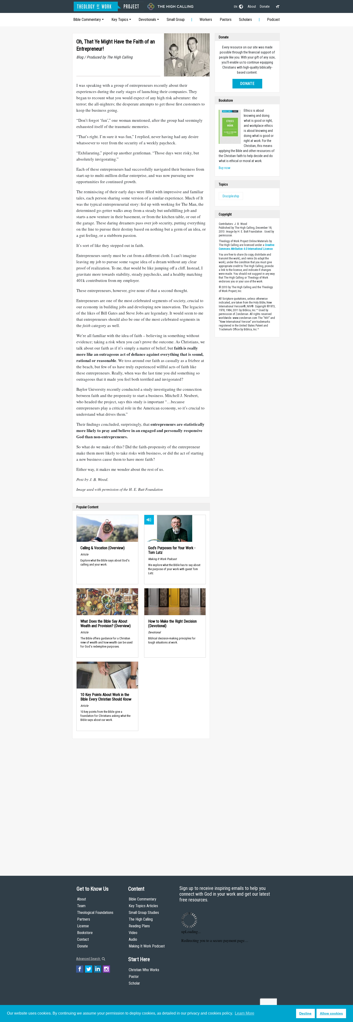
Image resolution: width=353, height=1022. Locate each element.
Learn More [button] (244, 1013)
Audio (133, 939)
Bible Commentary (87, 19)
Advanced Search (88, 959)
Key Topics (119, 19)
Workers (206, 19)
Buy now (224, 168)
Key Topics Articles (143, 906)
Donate (265, 6)
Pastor (134, 976)
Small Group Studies (144, 912)
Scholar (134, 983)
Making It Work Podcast (147, 946)
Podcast (273, 19)
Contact (83, 939)
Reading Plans (139, 926)
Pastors (225, 19)
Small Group (176, 19)
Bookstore (85, 932)
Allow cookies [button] (331, 1013)
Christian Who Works (144, 970)
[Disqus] (141, 803)
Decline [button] (305, 1013)
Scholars (245, 19)
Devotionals (147, 19)
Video (133, 932)
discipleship (231, 196)
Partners (83, 919)
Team (81, 906)
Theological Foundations (95, 912)
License (83, 926)
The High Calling (141, 919)
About (252, 6)
